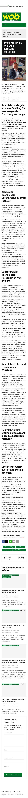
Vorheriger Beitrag (8, 558)
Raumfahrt (7, 550)
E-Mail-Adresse (8, 758)
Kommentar (8, 732)
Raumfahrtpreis (19, 550)
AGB (3, 796)
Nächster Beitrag (20, 558)
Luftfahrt (20, 547)
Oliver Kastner (15, 597)
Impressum (4, 3)
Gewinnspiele (6, 577)
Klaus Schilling (9, 547)
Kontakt (19, 1)
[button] (24, 25)
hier (23, 537)
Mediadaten (4, 1)
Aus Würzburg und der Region (10, 575)
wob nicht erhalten (12, 1)
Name (6, 750)
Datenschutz (19, 794)
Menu (5, 24)
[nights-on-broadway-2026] (7, 6)
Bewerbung (10, 3)
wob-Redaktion (15, 100)
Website (6, 766)
